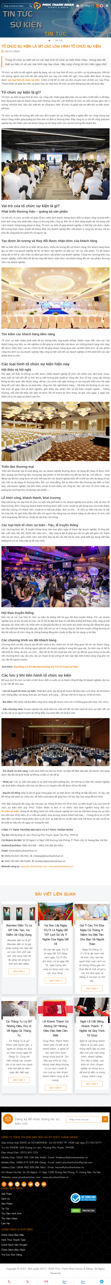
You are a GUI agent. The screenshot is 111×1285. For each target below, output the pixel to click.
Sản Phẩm (7, 1203)
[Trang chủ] (50, 40)
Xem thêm (18, 971)
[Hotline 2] (27, 1281)
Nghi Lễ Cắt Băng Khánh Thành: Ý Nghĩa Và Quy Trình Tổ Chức (92, 1028)
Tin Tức (59, 40)
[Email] (46, 1281)
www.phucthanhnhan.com (33, 866)
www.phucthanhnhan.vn (61, 866)
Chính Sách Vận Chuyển (14, 1244)
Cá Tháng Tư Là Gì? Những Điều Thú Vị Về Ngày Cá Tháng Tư (19, 1028)
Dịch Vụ (5, 1198)
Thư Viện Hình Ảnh (11, 1213)
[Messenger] (101, 1281)
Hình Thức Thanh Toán (13, 1239)
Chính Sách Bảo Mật (12, 1234)
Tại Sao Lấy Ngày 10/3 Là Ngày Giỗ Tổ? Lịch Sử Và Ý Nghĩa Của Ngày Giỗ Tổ (55, 934)
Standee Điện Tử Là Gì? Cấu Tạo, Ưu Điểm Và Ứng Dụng (19, 929)
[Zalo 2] (83, 1281)
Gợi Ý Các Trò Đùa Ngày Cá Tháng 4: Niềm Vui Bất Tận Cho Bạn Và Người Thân (92, 934)
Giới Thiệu (6, 1193)
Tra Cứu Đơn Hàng (11, 1254)
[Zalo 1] (65, 1281)
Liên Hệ (5, 1223)
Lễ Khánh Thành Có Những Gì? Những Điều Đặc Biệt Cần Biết (56, 1028)
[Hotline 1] (9, 1281)
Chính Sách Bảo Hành (13, 1249)
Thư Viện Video (9, 1218)
